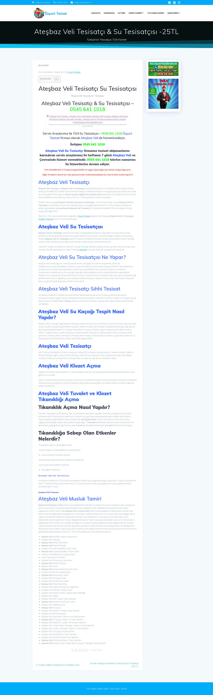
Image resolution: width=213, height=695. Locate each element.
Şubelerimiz (173, 13)
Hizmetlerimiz (135, 13)
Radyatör (83, 249)
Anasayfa (95, 13)
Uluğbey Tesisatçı (45, 219)
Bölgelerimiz (43, 65)
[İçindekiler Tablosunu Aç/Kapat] (55, 79)
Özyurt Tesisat (74, 72)
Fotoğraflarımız (156, 13)
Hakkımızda (109, 13)
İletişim (121, 13)
